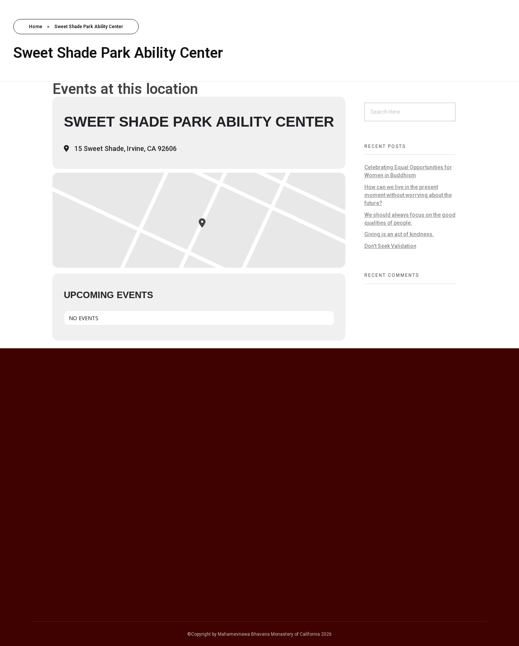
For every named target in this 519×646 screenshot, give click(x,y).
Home (35, 26)
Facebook (52, 537)
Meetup (49, 567)
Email (40, 467)
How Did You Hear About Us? (74, 511)
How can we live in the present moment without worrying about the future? (408, 195)
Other (46, 588)
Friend (47, 578)
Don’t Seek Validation (390, 246)
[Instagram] (385, 456)
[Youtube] (410, 456)
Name (41, 424)
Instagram (53, 547)
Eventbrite (53, 558)
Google (48, 528)
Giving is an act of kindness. (399, 234)
